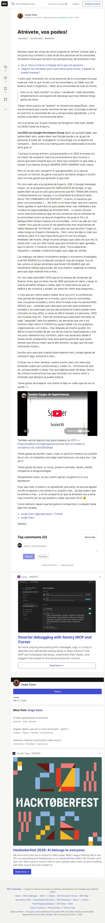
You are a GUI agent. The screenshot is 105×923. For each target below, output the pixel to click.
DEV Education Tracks (67, 896)
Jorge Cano (31, 14)
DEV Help (84, 896)
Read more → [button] (57, 665)
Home (17, 896)
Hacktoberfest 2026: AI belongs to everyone (48, 850)
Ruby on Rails (47, 914)
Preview (43, 556)
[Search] (13, 3)
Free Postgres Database (43, 904)
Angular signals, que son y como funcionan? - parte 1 (40, 731)
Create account (92, 3)
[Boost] (5, 99)
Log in (76, 3)
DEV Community (14, 889)
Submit (29, 556)
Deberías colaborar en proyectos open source (37, 742)
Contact (84, 900)
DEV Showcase (63, 900)
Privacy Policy (54, 907)
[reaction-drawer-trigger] (5, 68)
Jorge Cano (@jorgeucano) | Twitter (42, 513)
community (36, 38)
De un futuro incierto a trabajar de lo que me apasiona (52, 65)
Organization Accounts (44, 900)
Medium (64, 18)
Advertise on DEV (23, 900)
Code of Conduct (49, 565)
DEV (63, 911)
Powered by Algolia (56, 4)
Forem (20, 911)
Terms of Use (69, 907)
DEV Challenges (30, 896)
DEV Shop (61, 904)
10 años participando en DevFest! (30, 719)
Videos (52, 896)
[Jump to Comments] (5, 79)
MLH (70, 904)
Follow (57, 691)
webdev (50, 38)
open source (35, 911)
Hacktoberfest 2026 (70, 858)
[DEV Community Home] (4, 4)
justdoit (23, 38)
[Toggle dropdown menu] (100, 577)
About (75, 900)
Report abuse (67, 565)
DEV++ (43, 896)
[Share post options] (5, 109)
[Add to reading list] (5, 90)
